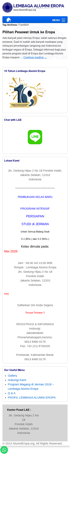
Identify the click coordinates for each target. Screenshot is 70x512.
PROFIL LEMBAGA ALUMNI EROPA (32, 397)
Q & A (11, 393)
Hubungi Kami (17, 380)
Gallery (12, 375)
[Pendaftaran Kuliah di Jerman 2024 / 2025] (35, 8)
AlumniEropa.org (24, 443)
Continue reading (35, 57)
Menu (56, 19)
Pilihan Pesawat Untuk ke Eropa (28, 31)
